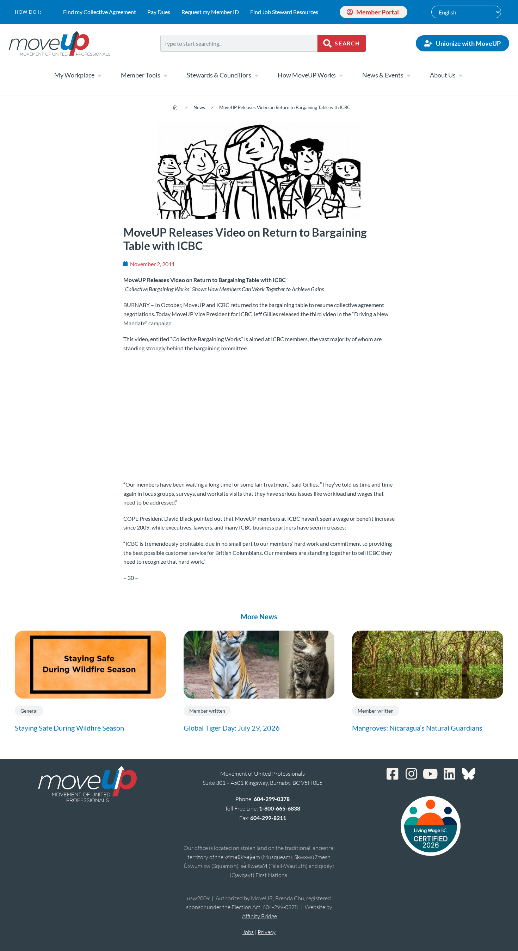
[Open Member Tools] (165, 75)
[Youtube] (431, 774)
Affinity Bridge (259, 916)
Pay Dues (158, 11)
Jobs (248, 932)
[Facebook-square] (392, 774)
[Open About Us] (460, 75)
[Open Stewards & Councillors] (256, 75)
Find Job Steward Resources (284, 11)
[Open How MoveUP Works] (341, 75)
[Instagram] (411, 774)
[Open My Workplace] (99, 75)
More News (259, 616)
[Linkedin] (450, 774)
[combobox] (238, 43)
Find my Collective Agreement (99, 11)
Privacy (267, 932)
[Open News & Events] (408, 75)
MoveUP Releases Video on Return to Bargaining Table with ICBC (284, 107)
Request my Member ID (210, 11)
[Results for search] (238, 56)
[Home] (175, 107)
